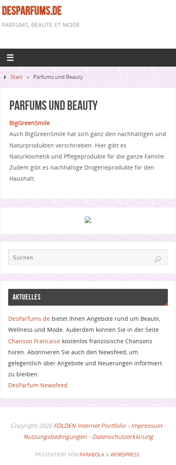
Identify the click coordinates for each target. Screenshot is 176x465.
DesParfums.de (32, 10)
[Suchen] (157, 259)
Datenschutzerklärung (122, 436)
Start (17, 76)
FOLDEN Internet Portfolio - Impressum (108, 425)
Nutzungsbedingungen (55, 436)
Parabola (91, 454)
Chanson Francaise (34, 341)
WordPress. (126, 454)
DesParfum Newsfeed (38, 385)
